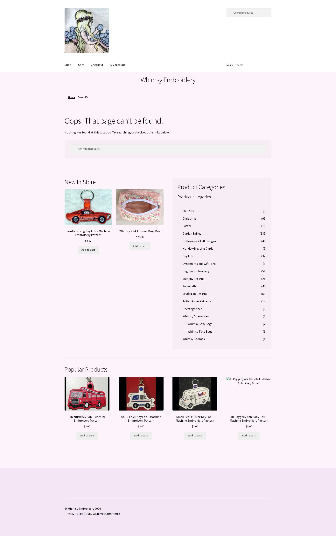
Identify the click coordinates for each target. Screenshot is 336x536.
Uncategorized (192, 309)
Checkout (97, 65)
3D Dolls (188, 211)
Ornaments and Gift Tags (199, 264)
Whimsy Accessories (196, 316)
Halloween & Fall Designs (199, 241)
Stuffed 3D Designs (195, 294)
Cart (81, 65)
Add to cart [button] (88, 250)
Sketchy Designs (193, 279)
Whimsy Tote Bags (200, 331)
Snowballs (189, 286)
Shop (68, 65)
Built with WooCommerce (103, 514)
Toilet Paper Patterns (197, 301)
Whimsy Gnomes (194, 339)
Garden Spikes (192, 233)
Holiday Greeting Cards (198, 248)
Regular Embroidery (196, 271)
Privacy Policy (74, 514)
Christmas (189, 218)
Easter (187, 226)
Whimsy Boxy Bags (200, 324)
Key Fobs (188, 256)
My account (117, 65)
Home (71, 97)
